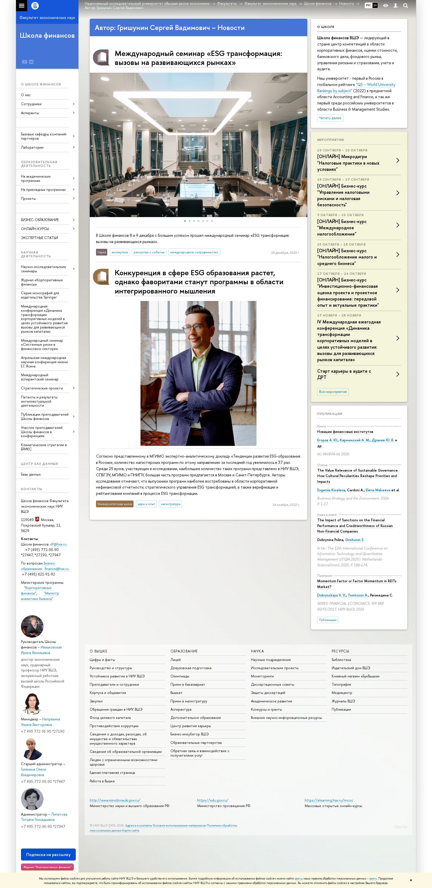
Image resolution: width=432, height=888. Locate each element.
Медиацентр (342, 692)
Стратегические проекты (42, 388)
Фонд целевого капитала (110, 717)
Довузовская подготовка (191, 667)
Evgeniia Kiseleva (331, 490)
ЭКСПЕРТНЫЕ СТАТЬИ (39, 237)
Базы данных (31, 474)
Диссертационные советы (272, 684)
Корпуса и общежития (108, 692)
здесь (298, 879)
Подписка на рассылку (48, 854)
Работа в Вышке (102, 781)
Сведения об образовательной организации (126, 751)
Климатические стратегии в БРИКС (44, 446)
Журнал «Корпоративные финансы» (42, 282)
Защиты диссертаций (268, 692)
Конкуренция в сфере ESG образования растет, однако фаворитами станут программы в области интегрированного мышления (199, 281)
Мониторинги (262, 676)
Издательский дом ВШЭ (351, 667)
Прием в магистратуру (188, 701)
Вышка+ (176, 692)
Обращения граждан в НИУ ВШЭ (116, 709)
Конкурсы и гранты (266, 709)
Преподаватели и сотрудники (114, 684)
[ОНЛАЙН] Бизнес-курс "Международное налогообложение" (341, 227)
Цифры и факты (102, 659)
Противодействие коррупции (114, 725)
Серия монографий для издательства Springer (40, 295)
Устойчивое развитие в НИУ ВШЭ (117, 676)
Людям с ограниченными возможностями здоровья (123, 762)
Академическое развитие (271, 701)
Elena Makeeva (378, 490)
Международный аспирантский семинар (39, 376)
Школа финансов (47, 35)
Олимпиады (179, 676)
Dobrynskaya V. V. (331, 595)
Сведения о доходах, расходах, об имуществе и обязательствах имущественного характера (118, 738)
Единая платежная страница (112, 772)
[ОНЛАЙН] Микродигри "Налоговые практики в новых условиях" (348, 162)
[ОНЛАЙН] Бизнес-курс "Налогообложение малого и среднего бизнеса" (347, 257)
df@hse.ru (58, 544)
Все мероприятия (333, 391)
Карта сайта (130, 830)
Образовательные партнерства (196, 742)
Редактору (400, 826)
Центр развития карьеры (190, 725)
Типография (341, 684)
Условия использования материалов (179, 825)
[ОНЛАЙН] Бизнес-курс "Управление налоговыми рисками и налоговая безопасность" (343, 195)
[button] (94, 145)
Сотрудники (31, 103)
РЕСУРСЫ (341, 651)
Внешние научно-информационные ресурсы (286, 717)
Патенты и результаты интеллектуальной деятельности (39, 401)
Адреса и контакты (138, 825)
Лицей (175, 659)
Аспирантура (181, 709)
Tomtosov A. (358, 595)
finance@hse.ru (56, 568)
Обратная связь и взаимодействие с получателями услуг (199, 753)
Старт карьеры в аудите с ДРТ (344, 374)
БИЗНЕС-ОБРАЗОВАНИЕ (40, 219)
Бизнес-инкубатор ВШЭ (189, 734)
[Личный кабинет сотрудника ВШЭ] (395, 5)
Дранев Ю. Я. (383, 440)
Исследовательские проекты (274, 667)
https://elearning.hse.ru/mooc (329, 800)
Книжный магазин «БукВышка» (356, 676)
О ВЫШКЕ (99, 651)
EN (375, 5)
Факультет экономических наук (47, 17)
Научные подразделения (271, 659)
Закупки (96, 701)
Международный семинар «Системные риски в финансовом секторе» (42, 344)
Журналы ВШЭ (343, 701)
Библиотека (341, 659)
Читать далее (330, 118)
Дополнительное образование (195, 717)
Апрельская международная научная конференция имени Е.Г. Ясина (44, 361)
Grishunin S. (354, 539)
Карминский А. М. (355, 440)
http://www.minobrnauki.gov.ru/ (115, 800)
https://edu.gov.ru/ (212, 800)
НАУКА (257, 651)
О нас (25, 94)
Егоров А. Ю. (327, 440)
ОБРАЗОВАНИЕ (184, 651)
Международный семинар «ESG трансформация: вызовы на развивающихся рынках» (198, 57)
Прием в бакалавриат (187, 684)
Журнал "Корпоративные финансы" (47, 867)
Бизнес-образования (38, 566)
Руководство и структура (111, 667)
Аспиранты (30, 112)
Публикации (329, 413)
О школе (325, 26)
